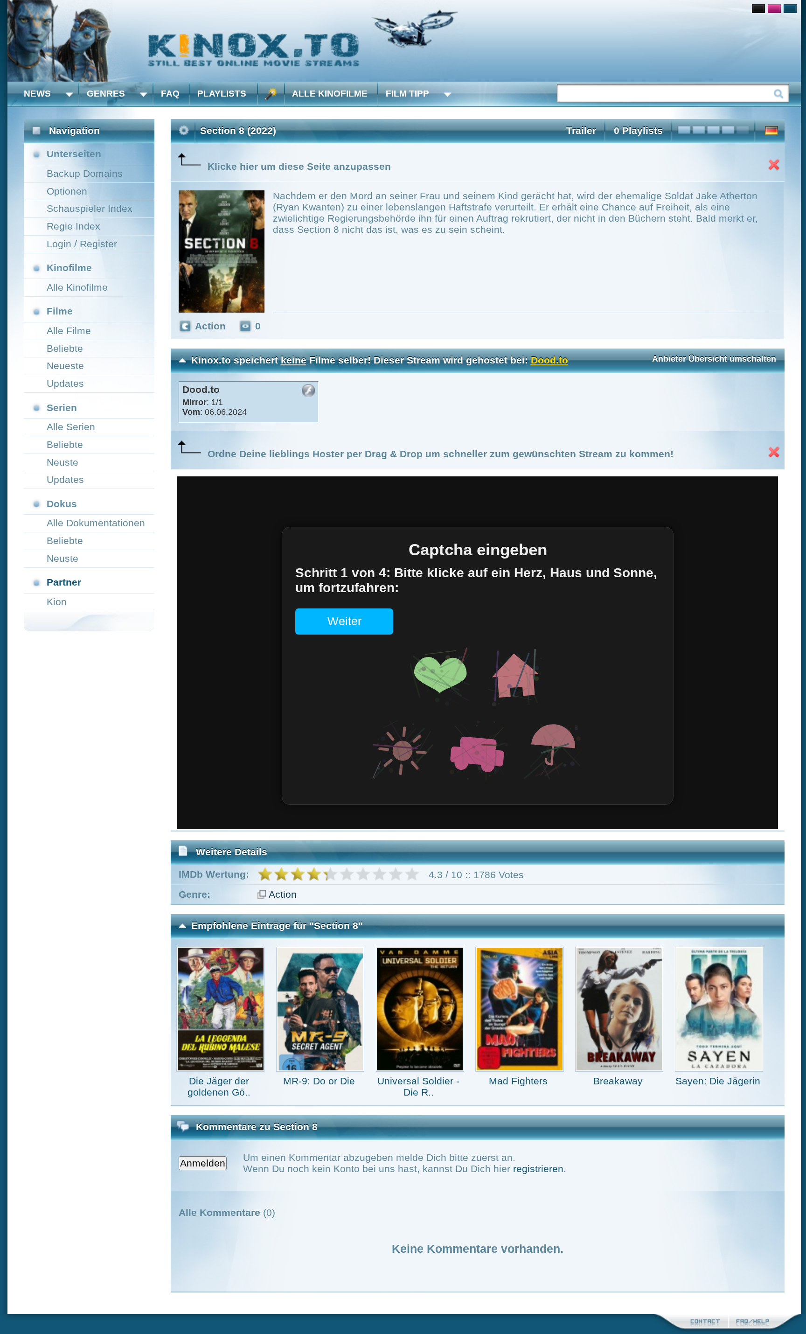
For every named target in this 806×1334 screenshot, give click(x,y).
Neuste (62, 462)
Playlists (221, 93)
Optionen (67, 191)
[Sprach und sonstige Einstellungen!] (271, 94)
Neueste (65, 365)
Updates (65, 383)
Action (283, 894)
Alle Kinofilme (330, 93)
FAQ (170, 93)
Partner (64, 582)
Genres (106, 93)
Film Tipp (407, 93)
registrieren (538, 1168)
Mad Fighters (518, 1081)
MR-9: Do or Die (319, 1081)
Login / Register (82, 243)
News (37, 93)
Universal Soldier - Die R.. (418, 1086)
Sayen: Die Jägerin (717, 1081)
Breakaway (618, 1081)
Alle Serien (71, 426)
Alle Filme (69, 330)
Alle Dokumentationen (96, 522)
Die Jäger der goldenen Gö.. (219, 1086)
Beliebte (65, 348)
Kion (57, 601)
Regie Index (73, 226)
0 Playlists (638, 130)
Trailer (581, 130)
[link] (404, 41)
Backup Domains (85, 173)
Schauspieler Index (89, 208)
